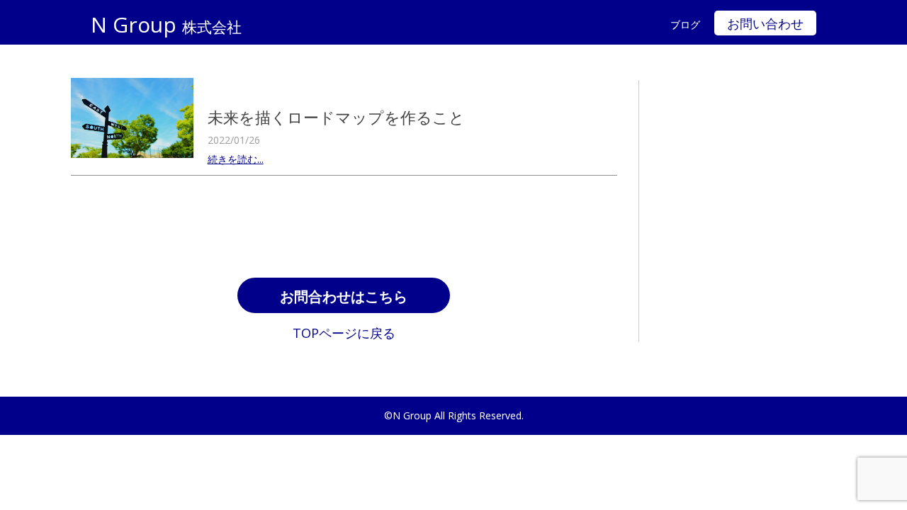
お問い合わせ (765, 24)
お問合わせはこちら (343, 297)
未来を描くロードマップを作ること (336, 117)
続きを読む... (236, 159)
